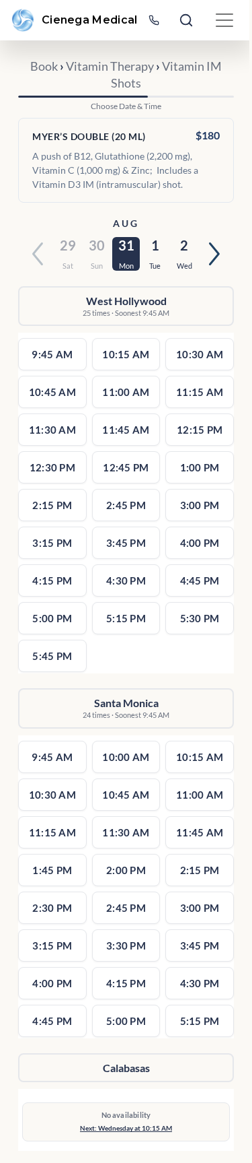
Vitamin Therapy (110, 66)
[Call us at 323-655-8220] (154, 20)
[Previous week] (37, 254)
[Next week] (214, 254)
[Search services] (186, 20)
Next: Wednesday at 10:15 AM (126, 1128)
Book (44, 66)
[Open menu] (224, 20)
